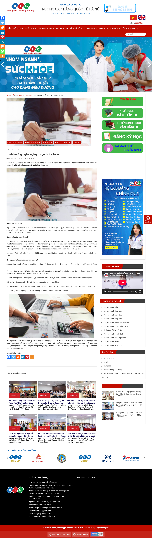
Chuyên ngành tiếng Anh (113, 311)
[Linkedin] (23, 357)
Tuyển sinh (29, 28)
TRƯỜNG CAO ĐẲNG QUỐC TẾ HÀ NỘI (70, 9)
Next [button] (149, 64)
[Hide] (1, 61)
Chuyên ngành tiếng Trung (113, 307)
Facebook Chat (82, 534)
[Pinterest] (27, 357)
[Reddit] (18, 357)
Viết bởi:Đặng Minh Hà (15, 158)
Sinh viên (114, 28)
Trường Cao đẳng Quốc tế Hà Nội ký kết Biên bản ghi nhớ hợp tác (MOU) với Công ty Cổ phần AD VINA (129, 415)
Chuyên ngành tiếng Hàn (113, 319)
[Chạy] (105, 291)
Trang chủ (10, 95)
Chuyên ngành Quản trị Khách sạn (116, 322)
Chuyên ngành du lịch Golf (113, 334)
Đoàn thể (102, 28)
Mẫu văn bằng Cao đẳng (113, 370)
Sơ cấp (106, 362)
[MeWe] (2, 41)
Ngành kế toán (47, 142)
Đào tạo (59, 28)
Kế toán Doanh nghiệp (32, 142)
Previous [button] (3, 64)
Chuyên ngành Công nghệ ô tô (115, 338)
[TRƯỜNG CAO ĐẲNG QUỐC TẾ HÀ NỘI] (9, 28)
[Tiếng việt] (133, 17)
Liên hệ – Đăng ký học (131, 28)
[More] (32, 357)
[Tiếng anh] (141, 17)
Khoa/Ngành (89, 28)
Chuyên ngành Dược (111, 341)
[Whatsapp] (2, 51)
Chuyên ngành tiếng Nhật (113, 315)
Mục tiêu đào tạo (110, 358)
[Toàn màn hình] (140, 291)
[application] (122, 282)
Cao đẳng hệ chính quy (23, 95)
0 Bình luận (30, 158)
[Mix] (2, 46)
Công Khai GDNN (45, 28)
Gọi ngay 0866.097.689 (61, 534)
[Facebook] (9, 357)
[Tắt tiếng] (136, 291)
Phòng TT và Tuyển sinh (63, 142)
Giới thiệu (17, 28)
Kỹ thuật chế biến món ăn (113, 330)
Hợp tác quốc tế (73, 28)
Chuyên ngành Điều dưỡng (113, 345)
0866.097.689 (140, 23)
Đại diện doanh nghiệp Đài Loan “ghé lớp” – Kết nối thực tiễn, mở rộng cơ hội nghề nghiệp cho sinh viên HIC (129, 394)
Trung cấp (107, 366)
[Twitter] (13, 357)
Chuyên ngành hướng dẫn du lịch (116, 326)
